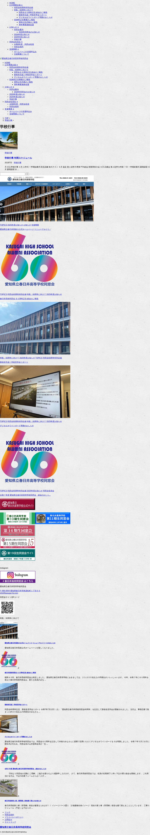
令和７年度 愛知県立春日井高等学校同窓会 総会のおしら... (25, 495)
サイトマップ (10, 822)
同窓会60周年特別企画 (18, 67)
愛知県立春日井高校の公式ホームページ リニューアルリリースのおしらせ (30, 643)
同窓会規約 (14, 107)
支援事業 (9, 109)
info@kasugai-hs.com (9, 593)
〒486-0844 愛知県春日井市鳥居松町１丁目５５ (20, 591)
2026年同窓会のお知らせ (24, 92)
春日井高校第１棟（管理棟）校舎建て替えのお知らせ (23, 801)
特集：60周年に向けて (18, 70)
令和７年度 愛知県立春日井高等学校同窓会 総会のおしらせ (25, 769)
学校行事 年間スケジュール (18, 158)
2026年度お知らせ (17, 94)
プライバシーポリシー (14, 817)
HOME (7, 63)
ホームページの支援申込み (20, 111)
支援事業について (16, 114)
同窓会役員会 (11, 102)
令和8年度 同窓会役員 (19, 104)
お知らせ (9, 87)
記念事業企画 (11, 65)
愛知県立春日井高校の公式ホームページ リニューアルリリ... (25, 229)
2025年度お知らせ (17, 97)
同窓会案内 (14, 89)
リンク (7, 812)
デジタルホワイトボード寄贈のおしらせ (31, 77)
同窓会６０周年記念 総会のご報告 (28, 72)
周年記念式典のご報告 (23, 82)
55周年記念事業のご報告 (19, 80)
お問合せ (8, 820)
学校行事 (13, 99)
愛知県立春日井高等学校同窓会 (15, 827)
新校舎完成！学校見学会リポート (28, 75)
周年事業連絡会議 (21, 84)
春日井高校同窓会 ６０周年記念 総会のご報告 (19, 299)
